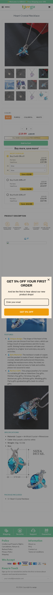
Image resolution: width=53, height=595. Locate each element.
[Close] (49, 280)
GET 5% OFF (26, 312)
